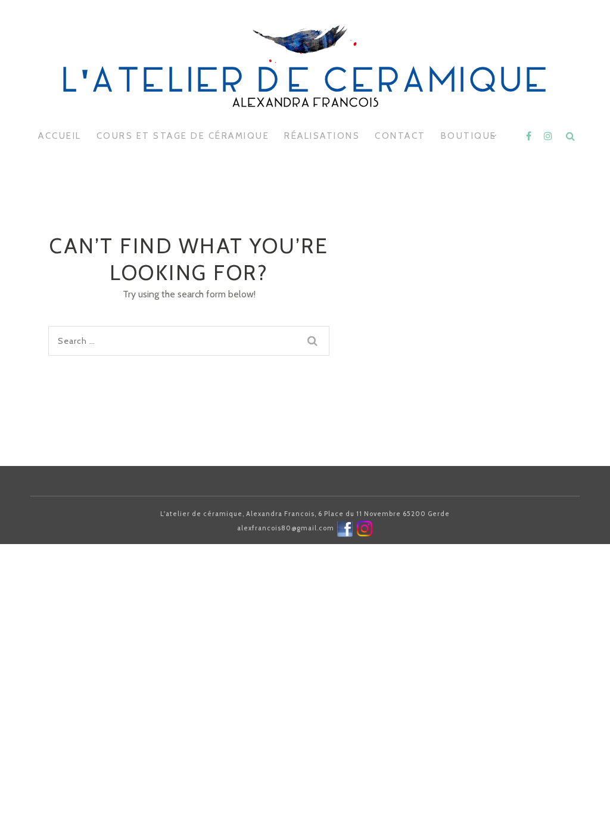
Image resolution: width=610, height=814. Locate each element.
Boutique (469, 136)
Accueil (60, 136)
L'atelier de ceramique (305, 83)
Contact (400, 136)
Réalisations (322, 136)
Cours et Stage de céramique (183, 136)
